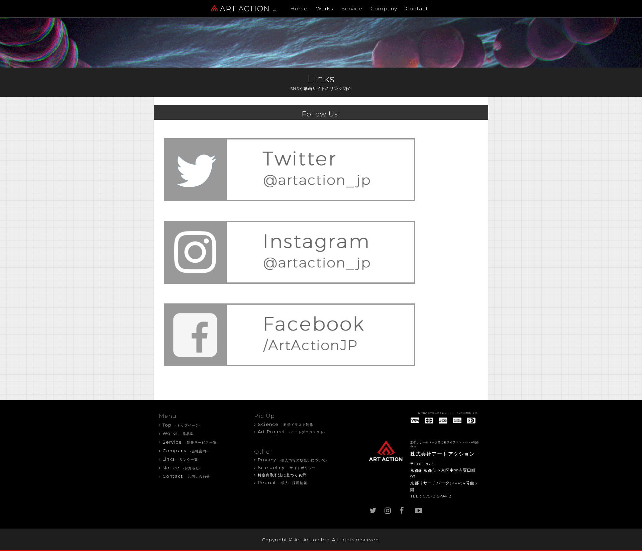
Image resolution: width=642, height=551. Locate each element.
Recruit (283, 482)
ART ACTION (249, 8)
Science (286, 424)
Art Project (291, 431)
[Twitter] (373, 509)
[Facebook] (403, 509)
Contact (417, 8)
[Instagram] (388, 509)
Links (181, 459)
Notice (182, 467)
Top (182, 425)
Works (324, 8)
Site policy (287, 467)
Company (383, 8)
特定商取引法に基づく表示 (282, 475)
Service (351, 8)
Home (299, 8)
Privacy (292, 459)
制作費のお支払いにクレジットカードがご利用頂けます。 (449, 413)
